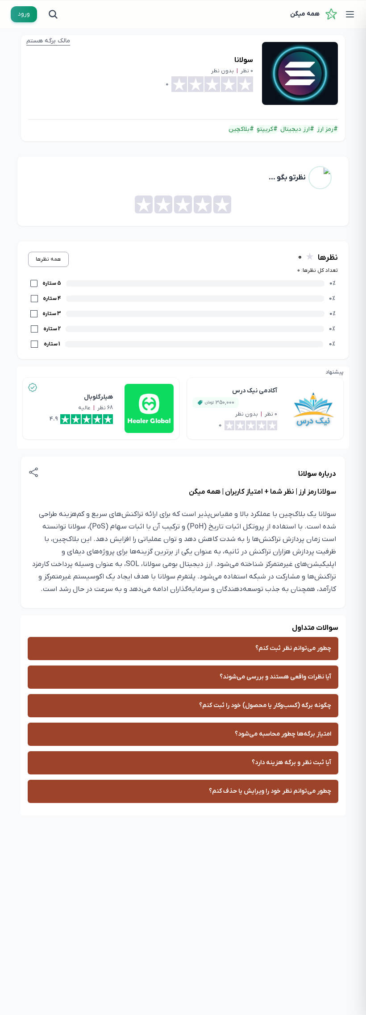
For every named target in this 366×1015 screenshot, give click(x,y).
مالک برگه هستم (48, 41)
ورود (24, 14)
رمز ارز (325, 129)
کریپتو (265, 129)
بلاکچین (239, 129)
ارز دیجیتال (295, 129)
